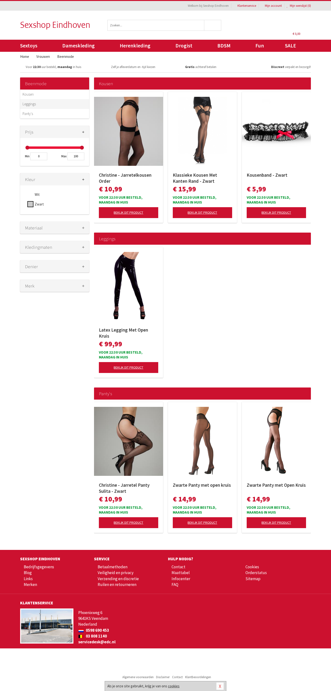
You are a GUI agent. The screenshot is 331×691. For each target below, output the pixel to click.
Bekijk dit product (128, 212)
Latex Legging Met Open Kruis (123, 333)
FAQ (175, 584)
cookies (174, 686)
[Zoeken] (212, 25)
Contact (178, 567)
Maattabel (181, 572)
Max (64, 156)
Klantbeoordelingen (198, 677)
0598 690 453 (97, 630)
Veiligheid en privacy (116, 572)
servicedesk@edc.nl (97, 642)
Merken (30, 584)
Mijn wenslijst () (300, 6)
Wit (37, 194)
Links (28, 578)
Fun (259, 45)
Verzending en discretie (118, 578)
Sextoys (28, 45)
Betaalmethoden (112, 567)
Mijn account (273, 6)
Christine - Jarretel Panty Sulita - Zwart (124, 488)
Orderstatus (256, 572)
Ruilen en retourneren (117, 584)
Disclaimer (163, 677)
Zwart (39, 204)
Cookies (252, 567)
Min (27, 156)
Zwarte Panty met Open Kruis (276, 485)
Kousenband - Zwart (267, 175)
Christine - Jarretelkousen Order (125, 178)
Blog (28, 572)
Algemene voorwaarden (138, 677)
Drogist (183, 45)
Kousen (28, 94)
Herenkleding (135, 45)
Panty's (28, 113)
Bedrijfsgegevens (39, 567)
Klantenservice (246, 6)
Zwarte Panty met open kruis (202, 485)
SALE (290, 45)
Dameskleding (78, 45)
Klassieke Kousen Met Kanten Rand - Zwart (195, 178)
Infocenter (181, 578)
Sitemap (252, 578)
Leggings (29, 104)
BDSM (223, 45)
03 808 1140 (96, 636)
